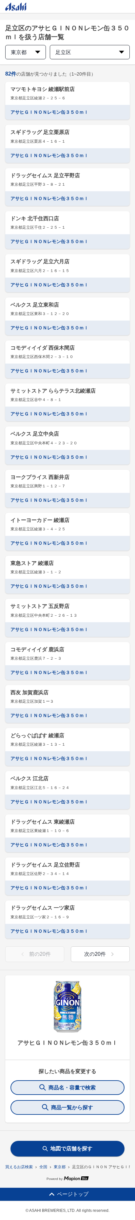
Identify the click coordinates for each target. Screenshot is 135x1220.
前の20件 (40, 954)
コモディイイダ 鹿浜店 (37, 649)
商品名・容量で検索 (72, 1087)
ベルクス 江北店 (29, 778)
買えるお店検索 (19, 1167)
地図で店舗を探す (71, 1148)
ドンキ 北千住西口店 (34, 218)
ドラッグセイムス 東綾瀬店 (42, 822)
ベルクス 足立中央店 (34, 434)
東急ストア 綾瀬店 (32, 563)
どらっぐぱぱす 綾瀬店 (37, 735)
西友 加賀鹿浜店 (29, 692)
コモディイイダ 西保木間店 (42, 348)
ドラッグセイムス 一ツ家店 (42, 908)
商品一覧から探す (72, 1107)
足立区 (63, 52)
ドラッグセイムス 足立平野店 (45, 175)
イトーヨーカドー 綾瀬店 (39, 520)
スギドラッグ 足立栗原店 (39, 132)
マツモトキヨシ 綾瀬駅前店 (42, 89)
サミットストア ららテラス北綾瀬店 (53, 391)
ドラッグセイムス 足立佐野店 (45, 865)
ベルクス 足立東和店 (34, 305)
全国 (43, 1167)
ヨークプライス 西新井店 (39, 477)
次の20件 (95, 954)
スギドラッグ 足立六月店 (39, 261)
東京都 (60, 1167)
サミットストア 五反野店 (39, 606)
